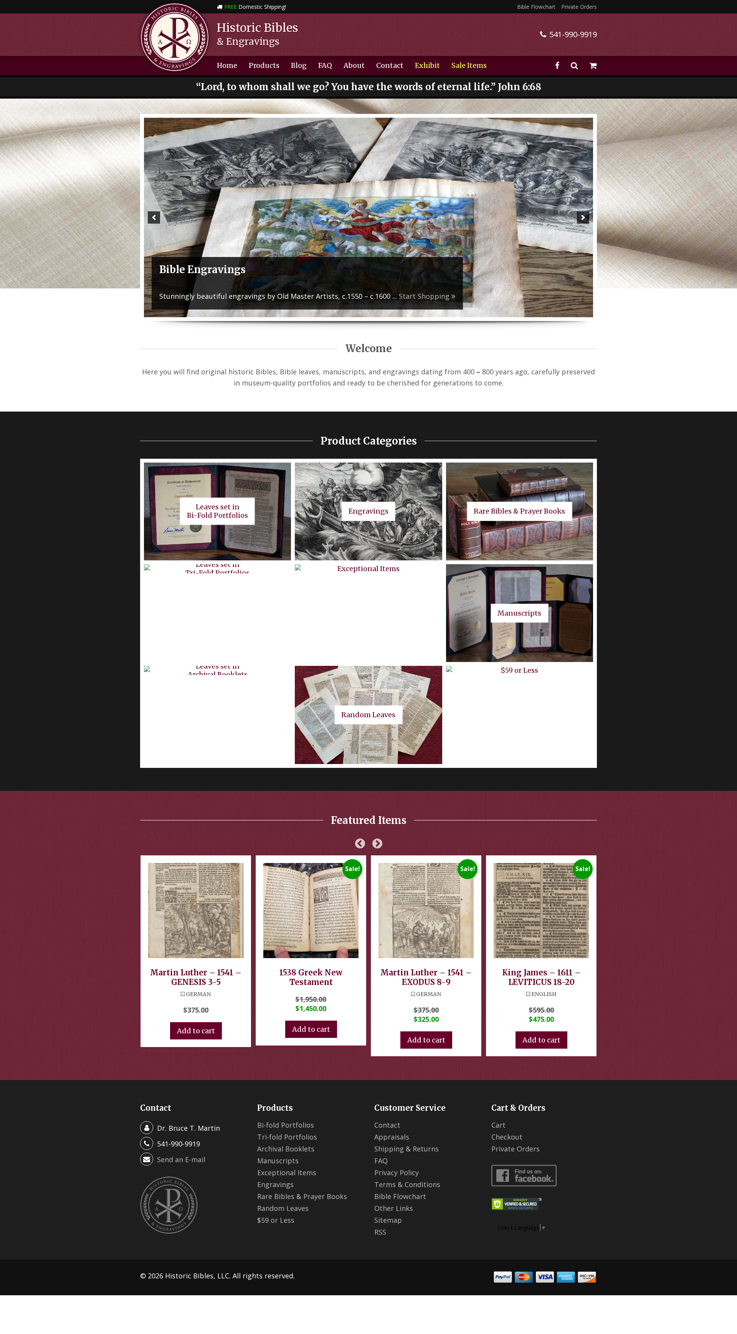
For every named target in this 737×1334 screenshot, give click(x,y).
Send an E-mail (181, 1159)
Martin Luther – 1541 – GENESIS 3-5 (195, 977)
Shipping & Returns (406, 1148)
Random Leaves (283, 1208)
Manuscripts (278, 1160)
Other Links (393, 1208)
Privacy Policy (396, 1172)
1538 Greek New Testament (310, 977)
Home (227, 65)
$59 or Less (275, 1220)
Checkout (506, 1136)
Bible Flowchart (536, 6)
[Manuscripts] (368, 217)
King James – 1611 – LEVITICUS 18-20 (541, 977)
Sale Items (469, 65)
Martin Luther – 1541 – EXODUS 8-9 (426, 977)
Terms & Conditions (407, 1184)
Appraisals (391, 1136)
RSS (380, 1232)
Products (264, 65)
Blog (299, 65)
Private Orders (579, 6)
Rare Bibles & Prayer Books (302, 1196)
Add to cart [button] (196, 1030)
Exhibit (427, 65)
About (354, 65)
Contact (389, 65)
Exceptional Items (286, 1172)
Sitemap (388, 1220)
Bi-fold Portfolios (285, 1125)
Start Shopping (330, 296)
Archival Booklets (285, 1148)
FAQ (325, 65)
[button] (154, 217)
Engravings (275, 1184)
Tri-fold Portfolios (287, 1136)
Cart (498, 1125)
